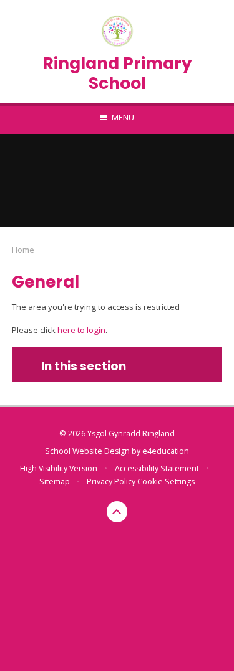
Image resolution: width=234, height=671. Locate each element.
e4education (165, 451)
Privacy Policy (111, 481)
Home (23, 249)
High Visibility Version (58, 468)
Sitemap (54, 481)
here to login (81, 330)
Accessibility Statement (157, 468)
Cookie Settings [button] (166, 481)
